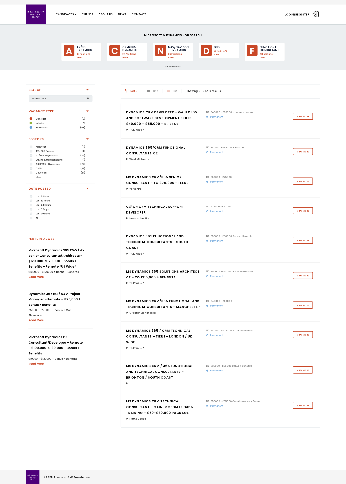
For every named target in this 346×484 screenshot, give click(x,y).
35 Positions (83, 54)
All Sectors (173, 66)
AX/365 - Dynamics (47, 155)
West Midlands (139, 159)
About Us (106, 14)
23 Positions (220, 51)
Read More (36, 277)
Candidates (65, 14)
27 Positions (129, 54)
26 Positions (175, 54)
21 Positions (266, 54)
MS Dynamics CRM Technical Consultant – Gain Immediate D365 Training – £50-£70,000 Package (159, 407)
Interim (40, 123)
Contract (41, 118)
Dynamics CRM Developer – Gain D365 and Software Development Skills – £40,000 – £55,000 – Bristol (161, 118)
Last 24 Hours (43, 205)
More (38, 177)
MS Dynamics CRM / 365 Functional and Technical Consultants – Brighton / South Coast (159, 372)
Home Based (137, 419)
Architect (41, 146)
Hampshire (136, 218)
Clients (87, 14)
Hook (148, 218)
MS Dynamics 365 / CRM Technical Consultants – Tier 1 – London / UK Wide (159, 336)
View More (303, 116)
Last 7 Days (42, 209)
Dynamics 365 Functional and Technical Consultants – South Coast (157, 242)
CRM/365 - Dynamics (48, 164)
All (37, 217)
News (122, 14)
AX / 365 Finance (45, 151)
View (79, 58)
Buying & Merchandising (49, 159)
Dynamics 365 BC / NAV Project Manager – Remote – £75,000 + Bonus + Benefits (54, 299)
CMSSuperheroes (78, 477)
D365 (39, 168)
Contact (139, 14)
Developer (41, 172)
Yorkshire (135, 189)
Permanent (42, 127)
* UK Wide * (136, 130)
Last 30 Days (43, 213)
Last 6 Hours (43, 196)
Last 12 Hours (43, 200)
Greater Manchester (142, 313)
